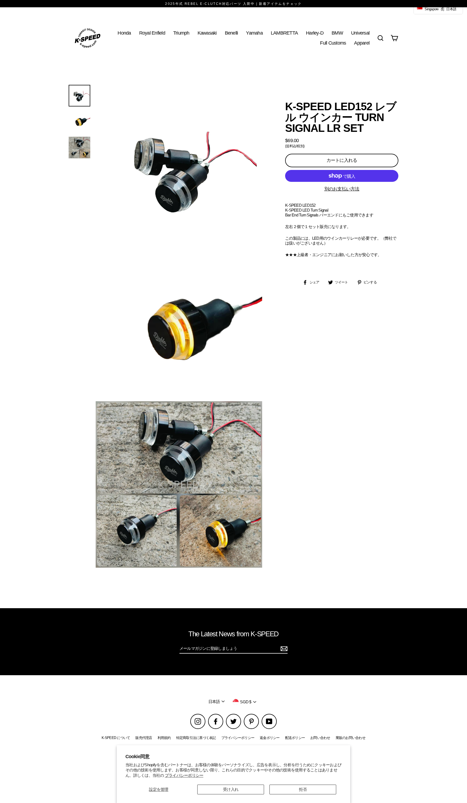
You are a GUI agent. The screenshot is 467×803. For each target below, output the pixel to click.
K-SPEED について (116, 738)
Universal (360, 33)
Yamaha (254, 33)
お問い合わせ (320, 738)
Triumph (181, 33)
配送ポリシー (295, 738)
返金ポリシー (270, 738)
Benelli (231, 33)
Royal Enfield (152, 33)
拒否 (303, 789)
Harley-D (314, 33)
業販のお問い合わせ (350, 738)
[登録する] (283, 649)
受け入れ (230, 789)
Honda (124, 33)
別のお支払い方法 (341, 189)
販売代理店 (143, 738)
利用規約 (164, 738)
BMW (337, 33)
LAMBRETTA (284, 33)
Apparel (361, 43)
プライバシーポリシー (184, 775)
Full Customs (333, 43)
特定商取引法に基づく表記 (196, 738)
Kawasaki (207, 33)
